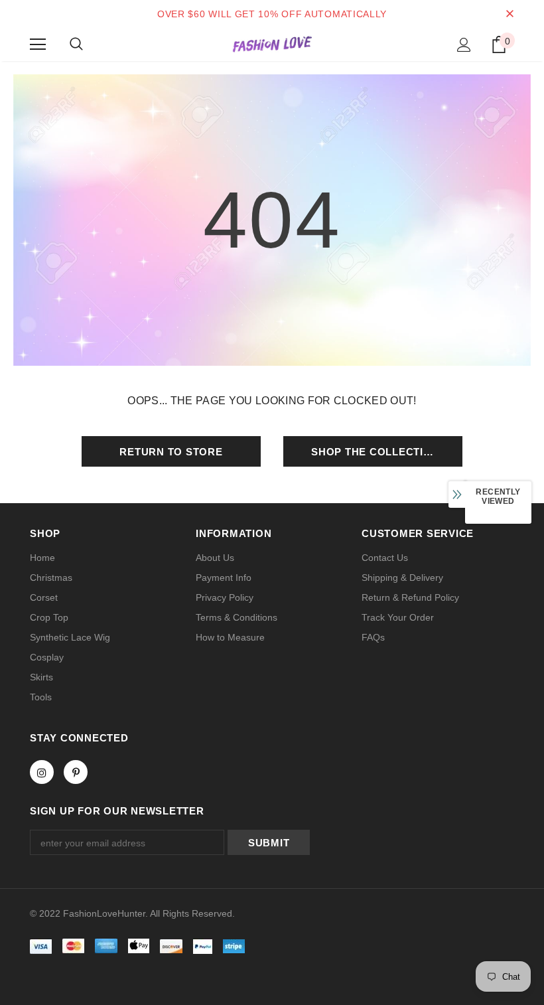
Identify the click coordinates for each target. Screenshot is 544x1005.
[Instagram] (42, 772)
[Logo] (272, 43)
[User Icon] (464, 45)
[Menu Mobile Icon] (38, 44)
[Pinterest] (76, 772)
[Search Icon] (76, 44)
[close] (509, 14)
